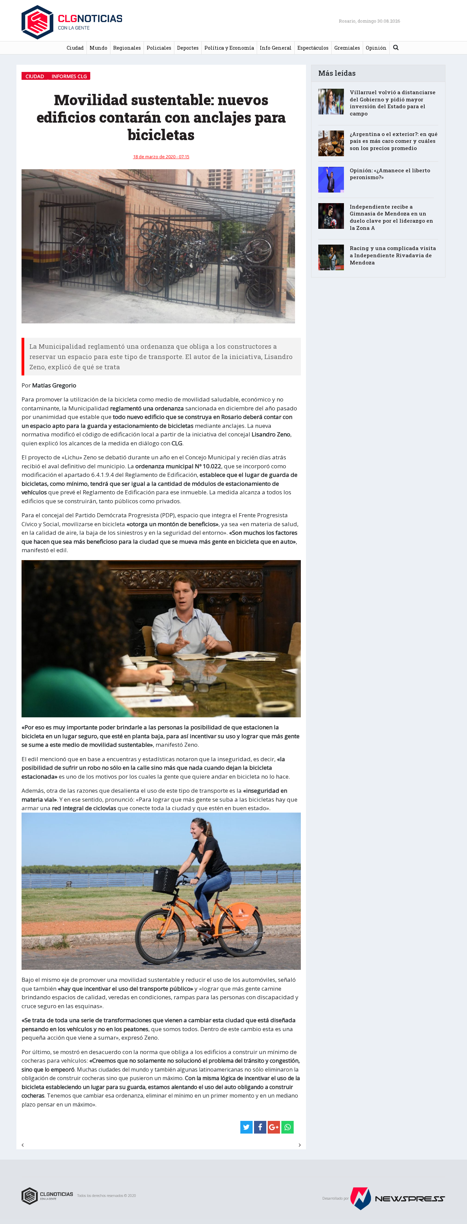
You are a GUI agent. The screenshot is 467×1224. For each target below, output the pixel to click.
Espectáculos (313, 48)
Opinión (376, 48)
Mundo (98, 48)
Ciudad (75, 48)
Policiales (159, 48)
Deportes (188, 48)
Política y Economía (229, 48)
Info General (276, 48)
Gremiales (347, 48)
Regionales (127, 48)
